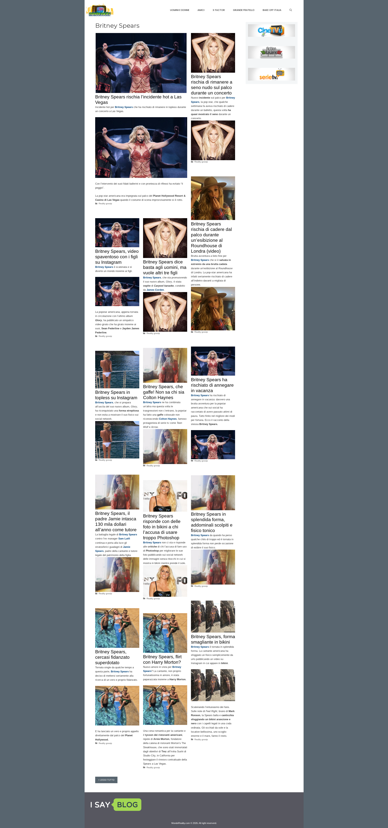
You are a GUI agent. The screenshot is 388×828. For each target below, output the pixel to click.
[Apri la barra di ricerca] (290, 10)
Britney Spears (200, 260)
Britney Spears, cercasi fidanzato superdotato (112, 657)
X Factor (219, 10)
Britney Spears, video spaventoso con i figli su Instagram (117, 257)
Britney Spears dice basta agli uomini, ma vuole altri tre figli (164, 267)
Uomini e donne (179, 10)
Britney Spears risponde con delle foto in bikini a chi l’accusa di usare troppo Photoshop (162, 526)
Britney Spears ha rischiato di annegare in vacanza (212, 385)
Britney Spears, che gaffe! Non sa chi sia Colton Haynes (163, 392)
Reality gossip (105, 203)
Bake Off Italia (272, 10)
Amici (200, 10)
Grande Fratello (243, 10)
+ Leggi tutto (106, 780)
